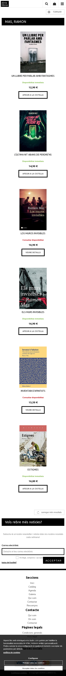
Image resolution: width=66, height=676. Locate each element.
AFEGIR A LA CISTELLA (33, 95)
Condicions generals (32, 633)
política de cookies (11, 652)
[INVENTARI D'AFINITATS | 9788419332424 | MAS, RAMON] (33, 367)
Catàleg (32, 586)
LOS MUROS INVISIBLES (33, 233)
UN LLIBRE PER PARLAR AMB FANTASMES (33, 75)
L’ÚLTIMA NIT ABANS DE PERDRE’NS (33, 154)
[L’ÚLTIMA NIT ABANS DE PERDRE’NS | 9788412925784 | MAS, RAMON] (33, 131)
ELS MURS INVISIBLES (33, 312)
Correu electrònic (10, 545)
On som (32, 619)
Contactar (32, 601)
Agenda (32, 590)
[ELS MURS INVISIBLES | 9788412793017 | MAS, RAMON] (33, 288)
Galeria (32, 594)
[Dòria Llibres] (5, 4)
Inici (32, 583)
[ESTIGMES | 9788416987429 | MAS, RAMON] (33, 446)
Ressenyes (32, 605)
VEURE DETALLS (33, 252)
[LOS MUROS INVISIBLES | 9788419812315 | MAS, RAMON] (33, 209)
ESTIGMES (33, 469)
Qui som (32, 598)
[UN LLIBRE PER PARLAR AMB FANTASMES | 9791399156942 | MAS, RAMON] (33, 52)
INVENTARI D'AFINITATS (33, 390)
